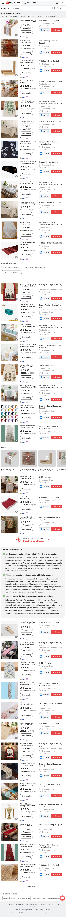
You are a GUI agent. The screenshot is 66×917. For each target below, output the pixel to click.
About (18, 910)
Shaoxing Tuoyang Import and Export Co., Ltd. (50, 346)
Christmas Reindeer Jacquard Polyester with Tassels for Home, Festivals (28, 386)
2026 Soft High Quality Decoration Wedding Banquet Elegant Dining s (27, 122)
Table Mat (23, 16)
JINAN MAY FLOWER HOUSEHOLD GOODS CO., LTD (50, 102)
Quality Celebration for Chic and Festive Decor (28, 784)
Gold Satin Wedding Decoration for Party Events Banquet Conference (28, 345)
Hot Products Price (22, 904)
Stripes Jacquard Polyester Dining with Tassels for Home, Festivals (27, 182)
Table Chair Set (31, 16)
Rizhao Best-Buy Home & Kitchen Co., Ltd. (48, 143)
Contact (47, 910)
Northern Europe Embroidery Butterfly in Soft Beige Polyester (26, 223)
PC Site (58, 904)
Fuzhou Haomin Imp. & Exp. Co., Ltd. (51, 825)
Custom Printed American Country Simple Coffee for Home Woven (28, 285)
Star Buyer (51, 904)
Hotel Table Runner (24, 898)
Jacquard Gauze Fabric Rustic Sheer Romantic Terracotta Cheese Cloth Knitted (27, 764)
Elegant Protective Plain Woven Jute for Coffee (28, 623)
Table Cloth (40, 16)
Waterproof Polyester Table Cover (12, 268)
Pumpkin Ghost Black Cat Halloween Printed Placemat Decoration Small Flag (28, 142)
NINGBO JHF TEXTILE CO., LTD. (51, 121)
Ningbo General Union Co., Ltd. (50, 81)
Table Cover (4, 16)
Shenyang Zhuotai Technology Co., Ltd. (50, 407)
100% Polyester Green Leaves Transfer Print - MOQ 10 (27, 102)
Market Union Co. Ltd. (47, 365)
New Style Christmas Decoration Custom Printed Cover (28, 744)
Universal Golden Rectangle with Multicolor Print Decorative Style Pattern (27, 805)
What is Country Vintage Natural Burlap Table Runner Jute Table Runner (46, 470)
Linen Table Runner (9, 898)
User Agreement (27, 910)
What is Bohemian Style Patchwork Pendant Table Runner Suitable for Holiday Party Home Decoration (28, 470)
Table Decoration (14, 16)
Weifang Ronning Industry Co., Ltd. (50, 286)
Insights (33, 907)
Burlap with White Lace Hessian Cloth (28, 21)
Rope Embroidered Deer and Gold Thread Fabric (27, 426)
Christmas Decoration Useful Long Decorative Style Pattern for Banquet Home (28, 406)
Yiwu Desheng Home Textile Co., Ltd (49, 42)
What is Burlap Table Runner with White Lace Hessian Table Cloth (8, 470)
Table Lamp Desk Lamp (55, 898)
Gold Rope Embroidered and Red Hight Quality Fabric (27, 845)
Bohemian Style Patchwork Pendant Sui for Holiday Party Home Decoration (28, 41)
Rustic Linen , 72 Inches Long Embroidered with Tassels (28, 477)
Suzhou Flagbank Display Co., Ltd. (50, 306)
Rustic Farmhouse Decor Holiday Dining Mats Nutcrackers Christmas (28, 643)
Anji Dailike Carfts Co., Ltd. (49, 622)
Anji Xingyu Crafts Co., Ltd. (49, 20)
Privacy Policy (38, 910)
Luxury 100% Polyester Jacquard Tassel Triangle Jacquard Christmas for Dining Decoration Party (28, 203)
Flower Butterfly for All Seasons (27, 663)
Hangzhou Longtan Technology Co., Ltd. (50, 704)
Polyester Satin (27, 243)
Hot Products (9, 904)
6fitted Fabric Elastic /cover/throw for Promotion (28, 305)
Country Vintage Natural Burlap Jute (28, 61)
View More (32, 886)
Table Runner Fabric (38, 898)
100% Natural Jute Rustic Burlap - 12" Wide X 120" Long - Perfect (28, 865)
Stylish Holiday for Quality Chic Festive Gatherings (27, 518)
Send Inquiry (26, 32)
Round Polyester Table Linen (12, 272)
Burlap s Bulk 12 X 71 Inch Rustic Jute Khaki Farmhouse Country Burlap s (27, 724)
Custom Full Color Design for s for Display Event (28, 162)
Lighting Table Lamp (50, 16)
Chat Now (46, 30)
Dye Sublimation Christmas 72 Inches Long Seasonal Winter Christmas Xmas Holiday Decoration (28, 825)
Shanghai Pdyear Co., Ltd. (48, 162)
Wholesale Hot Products (38, 904)
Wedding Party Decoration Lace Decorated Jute (27, 497)
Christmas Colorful (28, 81)
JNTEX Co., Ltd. (45, 477)
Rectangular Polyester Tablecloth (35, 268)
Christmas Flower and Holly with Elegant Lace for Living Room (27, 683)
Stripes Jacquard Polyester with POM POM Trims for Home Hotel (28, 325)
